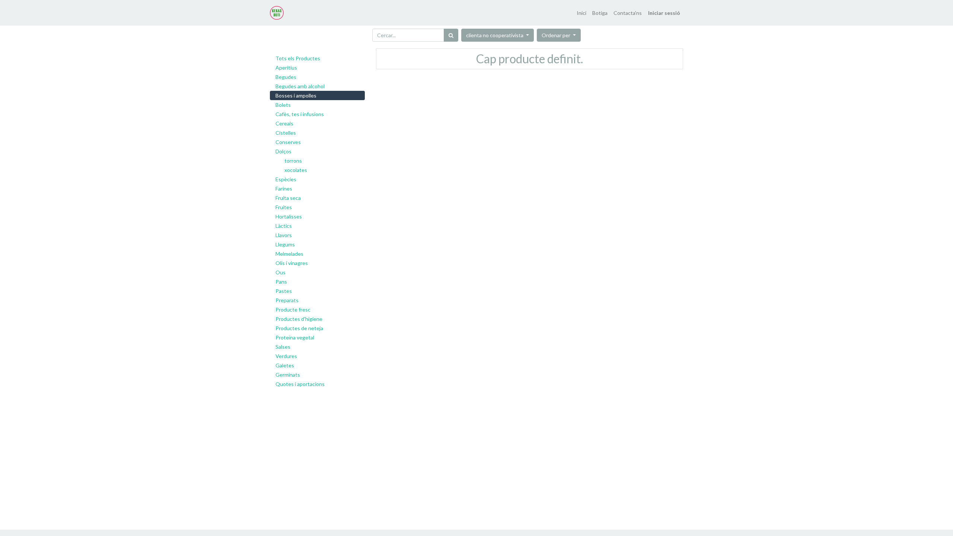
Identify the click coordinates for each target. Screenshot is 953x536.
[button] (559, 35)
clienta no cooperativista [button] (495, 35)
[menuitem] (581, 13)
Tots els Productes (297, 58)
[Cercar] (451, 35)
